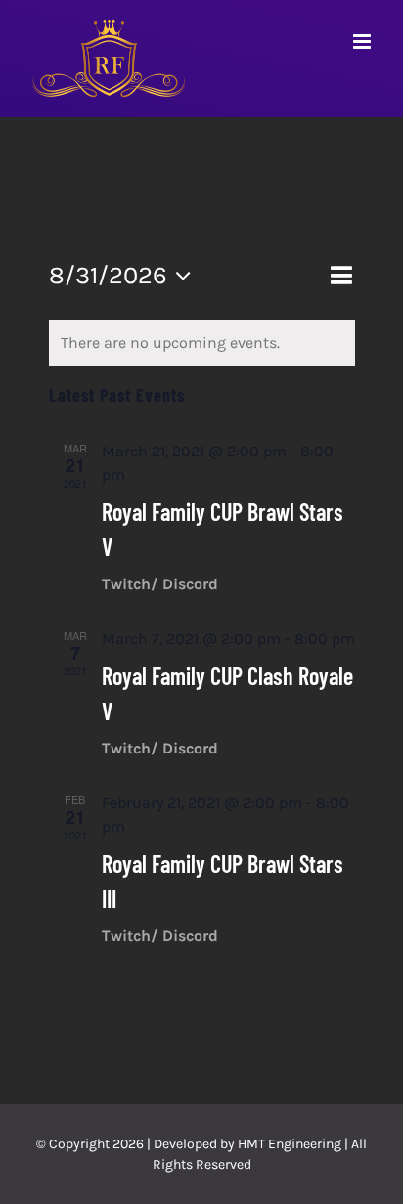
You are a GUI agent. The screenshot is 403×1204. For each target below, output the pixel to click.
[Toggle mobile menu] (363, 41)
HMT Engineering (289, 1144)
